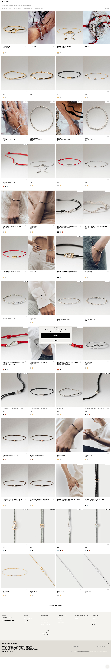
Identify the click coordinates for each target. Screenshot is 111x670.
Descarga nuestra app (7, 620)
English (55, 335)
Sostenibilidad (61, 622)
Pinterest (94, 626)
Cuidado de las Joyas (45, 630)
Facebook (94, 622)
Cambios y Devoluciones (46, 626)
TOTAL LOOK (33, 46)
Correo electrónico (27, 618)
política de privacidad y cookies (83, 651)
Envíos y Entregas (44, 622)
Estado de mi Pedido (45, 624)
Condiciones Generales (46, 632)
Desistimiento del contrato (46, 628)
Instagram (94, 618)
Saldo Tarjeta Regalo (45, 634)
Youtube (93, 628)
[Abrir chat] (107, 666)
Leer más (29, 5)
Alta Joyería (25, 144)
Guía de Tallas (44, 620)
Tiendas (59, 618)
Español (55, 340)
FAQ (41, 618)
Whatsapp (25, 620)
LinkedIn (93, 630)
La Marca (60, 620)
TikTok (93, 620)
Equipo (76, 618)
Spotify (93, 624)
